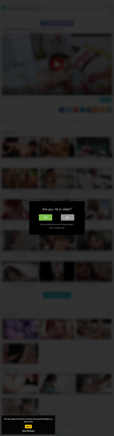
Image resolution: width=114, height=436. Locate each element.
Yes (45, 217)
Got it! (28, 426)
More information (28, 430)
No (67, 217)
